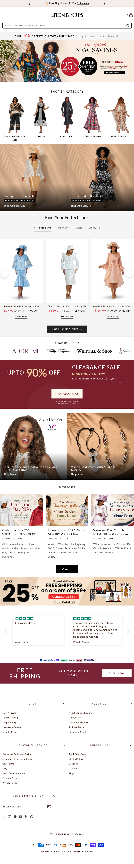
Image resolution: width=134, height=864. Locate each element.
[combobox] (67, 25)
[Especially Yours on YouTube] (20, 816)
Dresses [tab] (63, 228)
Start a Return (76, 759)
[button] (6, 631)
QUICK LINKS (99, 745)
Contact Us (8, 763)
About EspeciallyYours (80, 713)
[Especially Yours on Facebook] (15, 816)
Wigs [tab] (79, 228)
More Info (113, 36)
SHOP (33, 704)
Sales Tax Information (13, 773)
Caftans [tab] (94, 228)
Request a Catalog (11, 727)
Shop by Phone (10, 732)
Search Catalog (10, 717)
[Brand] (25, 351)
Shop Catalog (9, 722)
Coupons (73, 763)
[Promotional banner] (67, 61)
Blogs (72, 773)
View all (67, 569)
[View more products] (129, 273)
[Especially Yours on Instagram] (9, 816)
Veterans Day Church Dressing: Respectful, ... (110, 532)
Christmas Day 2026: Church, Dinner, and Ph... (20, 532)
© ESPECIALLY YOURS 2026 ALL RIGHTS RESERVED (67, 851)
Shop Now (10, 474)
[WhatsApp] (3, 816)
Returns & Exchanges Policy (16, 754)
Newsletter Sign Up (28, 796)
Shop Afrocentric (81, 205)
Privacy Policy (9, 783)
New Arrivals (9, 713)
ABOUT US (99, 704)
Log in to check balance (93, 36)
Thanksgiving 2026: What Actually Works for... (66, 532)
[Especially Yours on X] (26, 816)
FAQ (4, 768)
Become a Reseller (78, 732)
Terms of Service (11, 778)
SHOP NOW (117, 673)
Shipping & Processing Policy (17, 759)
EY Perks (73, 768)
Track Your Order (78, 754)
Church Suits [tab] (42, 228)
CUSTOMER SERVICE (33, 745)
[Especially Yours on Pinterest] (31, 816)
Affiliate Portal (76, 727)
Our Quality (75, 717)
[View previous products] (4, 273)
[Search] (127, 25)
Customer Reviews (78, 722)
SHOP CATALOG (64, 602)
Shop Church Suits (14, 205)
